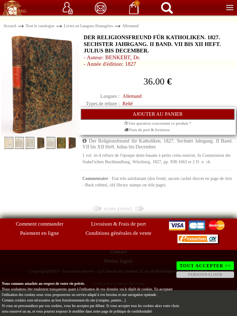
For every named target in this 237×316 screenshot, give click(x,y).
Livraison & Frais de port (118, 224)
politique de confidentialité (133, 311)
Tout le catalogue (40, 25)
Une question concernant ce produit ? (159, 123)
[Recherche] (167, 7)
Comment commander (40, 224)
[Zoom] (40, 83)
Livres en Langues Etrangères (88, 25)
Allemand (130, 25)
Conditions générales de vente (118, 233)
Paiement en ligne (39, 233)
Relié (128, 103)
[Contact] (100, 7)
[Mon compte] (67, 7)
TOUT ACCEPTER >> (205, 265)
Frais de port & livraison (149, 129)
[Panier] (134, 7)
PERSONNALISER (205, 274)
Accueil (9, 25)
